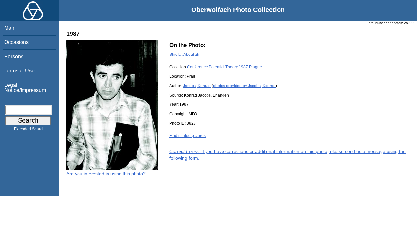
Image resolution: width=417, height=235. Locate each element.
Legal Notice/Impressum (25, 87)
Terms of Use (19, 70)
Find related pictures (187, 135)
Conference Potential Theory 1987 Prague (224, 67)
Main (10, 28)
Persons (13, 56)
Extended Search (29, 129)
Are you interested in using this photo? (106, 173)
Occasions (16, 42)
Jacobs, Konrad (197, 86)
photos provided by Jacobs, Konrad (244, 86)
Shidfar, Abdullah (184, 54)
